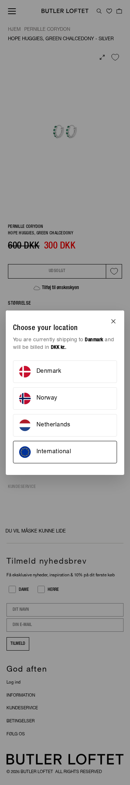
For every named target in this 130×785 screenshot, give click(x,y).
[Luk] (113, 321)
